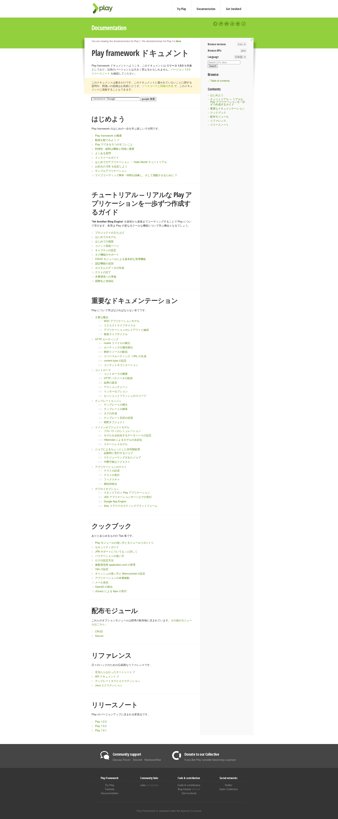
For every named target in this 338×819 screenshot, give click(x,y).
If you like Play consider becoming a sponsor (210, 759)
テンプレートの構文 (116, 404)
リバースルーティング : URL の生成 (125, 356)
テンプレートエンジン (108, 401)
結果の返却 (110, 382)
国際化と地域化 (104, 281)
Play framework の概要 (108, 135)
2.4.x (240, 44)
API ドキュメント (105, 676)
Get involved (189, 793)
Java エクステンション (109, 685)
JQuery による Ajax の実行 (111, 591)
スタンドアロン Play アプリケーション (127, 492)
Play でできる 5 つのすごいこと (114, 144)
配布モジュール (219, 116)
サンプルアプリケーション (111, 170)
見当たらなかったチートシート (113, 672)
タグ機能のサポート (107, 254)
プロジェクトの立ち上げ (109, 232)
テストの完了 (103, 272)
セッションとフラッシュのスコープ (125, 395)
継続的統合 (110, 483)
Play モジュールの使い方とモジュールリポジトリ (124, 542)
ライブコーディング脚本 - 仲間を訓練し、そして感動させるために (134, 175)
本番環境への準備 (105, 276)
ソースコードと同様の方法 (157, 86)
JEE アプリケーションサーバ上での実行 (128, 497)
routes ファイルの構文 (117, 343)
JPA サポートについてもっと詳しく (116, 551)
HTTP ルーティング (106, 339)
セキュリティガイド (107, 547)
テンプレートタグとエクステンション (117, 681)
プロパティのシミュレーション (122, 431)
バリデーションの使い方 (109, 556)
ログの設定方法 (104, 560)
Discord (137, 759)
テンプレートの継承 (116, 409)
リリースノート (219, 124)
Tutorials (109, 789)
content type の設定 (115, 360)
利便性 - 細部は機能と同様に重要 (114, 148)
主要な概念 (101, 317)
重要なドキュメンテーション (227, 108)
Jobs (149, 785)
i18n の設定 (101, 569)
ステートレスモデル (116, 444)
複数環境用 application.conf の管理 (115, 564)
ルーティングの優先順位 (118, 347)
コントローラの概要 (116, 373)
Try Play (181, 9)
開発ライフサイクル (116, 334)
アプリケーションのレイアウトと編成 (126, 329)
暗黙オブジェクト (114, 422)
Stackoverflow (152, 759)
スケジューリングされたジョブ (122, 457)
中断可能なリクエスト (117, 461)
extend (252, 39)
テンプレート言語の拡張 (118, 417)
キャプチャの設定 (105, 250)
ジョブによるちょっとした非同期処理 (117, 449)
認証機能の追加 (104, 263)
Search (212, 66)
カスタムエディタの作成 (109, 267)
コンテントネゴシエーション (121, 365)
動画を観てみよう (105, 140)
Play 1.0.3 (101, 721)
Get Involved (233, 9)
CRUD (99, 631)
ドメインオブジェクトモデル (112, 427)
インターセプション (116, 391)
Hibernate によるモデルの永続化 (123, 439)
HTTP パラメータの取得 (118, 378)
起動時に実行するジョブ (118, 453)
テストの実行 (112, 475)
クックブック (218, 112)
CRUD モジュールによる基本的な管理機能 (120, 259)
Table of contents (220, 80)
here (178, 41)
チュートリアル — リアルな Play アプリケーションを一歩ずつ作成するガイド (227, 101)
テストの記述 (112, 470)
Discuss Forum (121, 759)
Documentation (206, 9)
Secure (99, 636)
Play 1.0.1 (101, 730)
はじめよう (216, 95)
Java (243, 50)
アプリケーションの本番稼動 (112, 578)
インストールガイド (107, 157)
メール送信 (101, 582)
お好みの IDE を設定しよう (111, 166)
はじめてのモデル (105, 237)
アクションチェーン (116, 387)
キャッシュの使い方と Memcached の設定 (120, 573)
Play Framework (105, 8)
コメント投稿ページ (107, 245)
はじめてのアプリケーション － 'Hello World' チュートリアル (131, 162)
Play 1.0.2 (101, 726)
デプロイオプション (107, 489)
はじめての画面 (104, 241)
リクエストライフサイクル (120, 325)
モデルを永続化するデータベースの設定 (127, 435)
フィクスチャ (112, 479)
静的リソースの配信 (116, 351)
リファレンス (218, 120)
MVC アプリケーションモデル (121, 321)
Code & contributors (188, 785)
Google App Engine (115, 501)
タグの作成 (110, 413)
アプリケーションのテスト (111, 467)
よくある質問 (103, 153)
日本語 (239, 57)
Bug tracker (189, 789)
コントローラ (103, 370)
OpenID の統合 (104, 586)
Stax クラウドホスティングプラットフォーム (130, 505)
